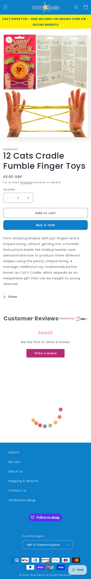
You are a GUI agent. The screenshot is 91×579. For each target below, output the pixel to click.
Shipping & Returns (23, 481)
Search (14, 452)
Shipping (26, 182)
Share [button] (12, 297)
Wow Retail (37, 575)
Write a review (45, 353)
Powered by (67, 318)
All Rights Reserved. (59, 575)
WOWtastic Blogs (22, 500)
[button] (5, 7)
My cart (14, 462)
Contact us (17, 490)
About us (15, 471)
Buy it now (45, 225)
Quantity (9, 189)
